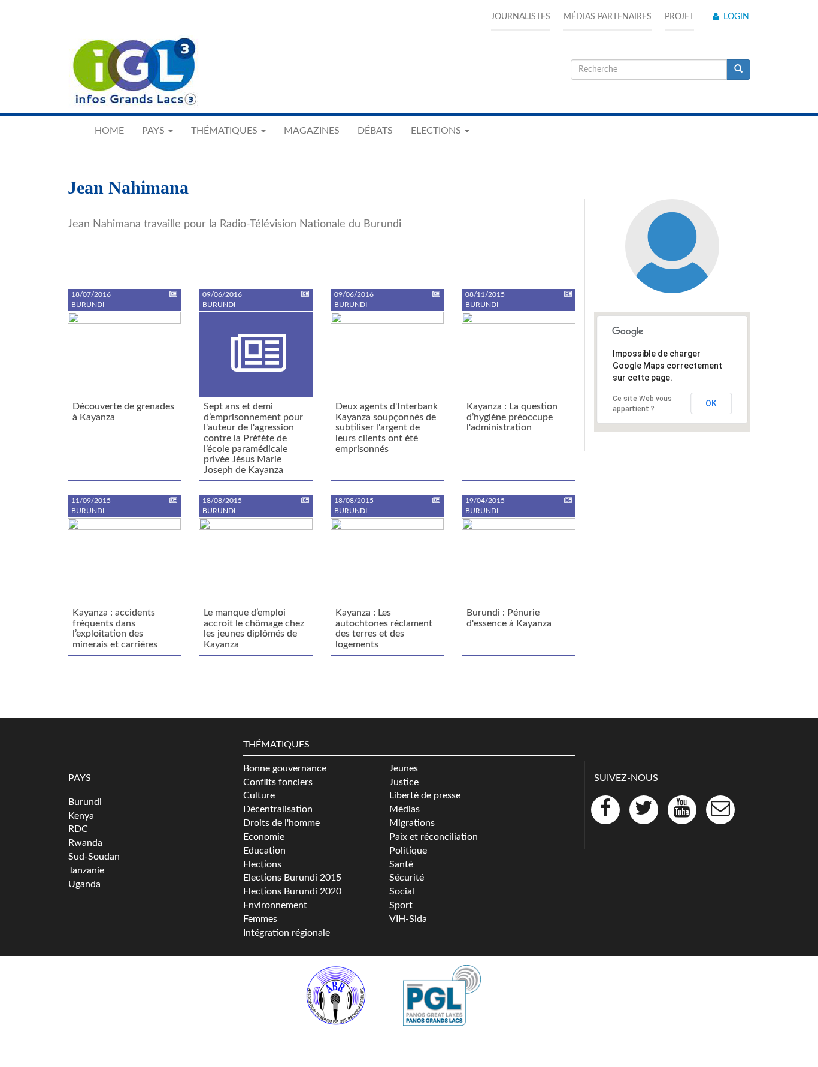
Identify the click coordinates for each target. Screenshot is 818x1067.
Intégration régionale (286, 933)
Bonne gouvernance (284, 768)
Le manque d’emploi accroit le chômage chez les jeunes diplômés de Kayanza (254, 628)
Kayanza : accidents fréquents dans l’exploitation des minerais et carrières (114, 628)
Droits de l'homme (281, 823)
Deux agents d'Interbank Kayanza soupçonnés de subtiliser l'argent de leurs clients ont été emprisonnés (386, 427)
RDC (78, 829)
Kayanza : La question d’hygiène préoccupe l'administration (512, 417)
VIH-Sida (408, 919)
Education (264, 850)
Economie (263, 837)
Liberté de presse (424, 795)
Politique (408, 850)
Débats (375, 130)
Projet (679, 17)
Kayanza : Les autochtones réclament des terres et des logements (383, 628)
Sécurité (406, 877)
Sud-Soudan (94, 856)
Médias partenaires (607, 17)
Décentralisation (278, 809)
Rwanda (85, 843)
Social (401, 891)
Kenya (81, 816)
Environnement (275, 905)
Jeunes (403, 768)
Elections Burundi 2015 (292, 877)
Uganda (84, 884)
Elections (262, 864)
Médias (404, 809)
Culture (259, 795)
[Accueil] (133, 71)
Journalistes (520, 17)
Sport (401, 905)
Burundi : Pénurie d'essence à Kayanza (509, 618)
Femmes (260, 919)
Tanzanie (86, 870)
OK (711, 403)
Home (109, 130)
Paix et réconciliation (433, 837)
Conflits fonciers (278, 782)
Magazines (312, 130)
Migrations (412, 823)
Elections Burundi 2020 (292, 891)
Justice (404, 782)
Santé (401, 864)
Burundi (85, 802)
